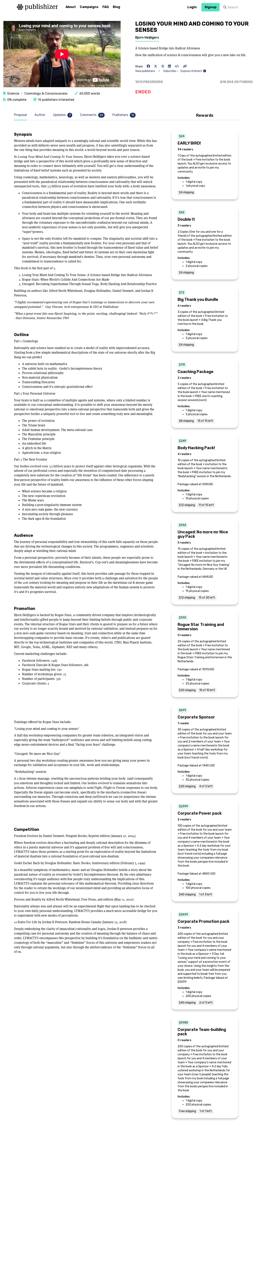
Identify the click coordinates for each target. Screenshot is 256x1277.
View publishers (145, 71)
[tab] (21, 115)
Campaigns (89, 7)
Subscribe (169, 71)
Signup (210, 7)
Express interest (192, 71)
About (71, 7)
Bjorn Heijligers (147, 37)
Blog (116, 7)
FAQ (105, 7)
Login (192, 7)
